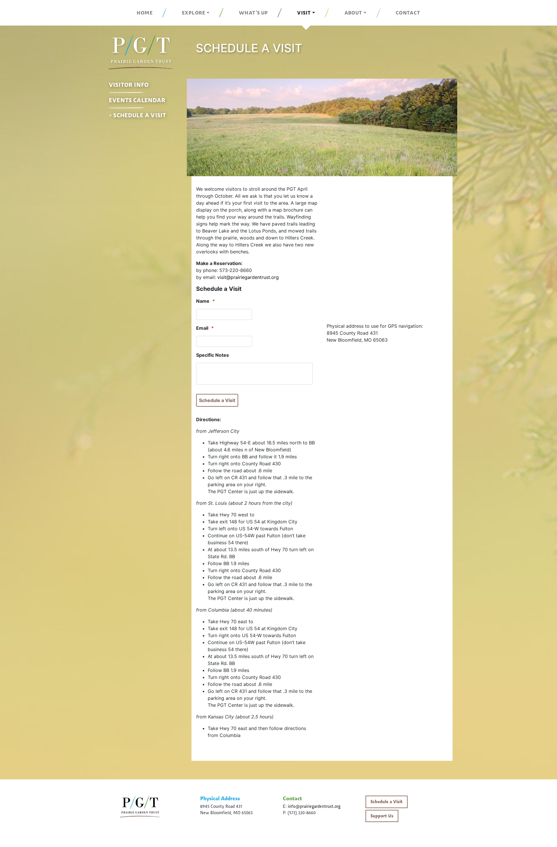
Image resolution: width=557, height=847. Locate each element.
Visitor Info (129, 84)
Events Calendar (137, 100)
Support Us (381, 816)
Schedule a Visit (139, 115)
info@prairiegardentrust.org (314, 806)
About (353, 13)
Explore (193, 13)
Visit (304, 13)
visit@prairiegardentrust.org (248, 277)
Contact (408, 13)
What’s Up (253, 13)
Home (145, 13)
